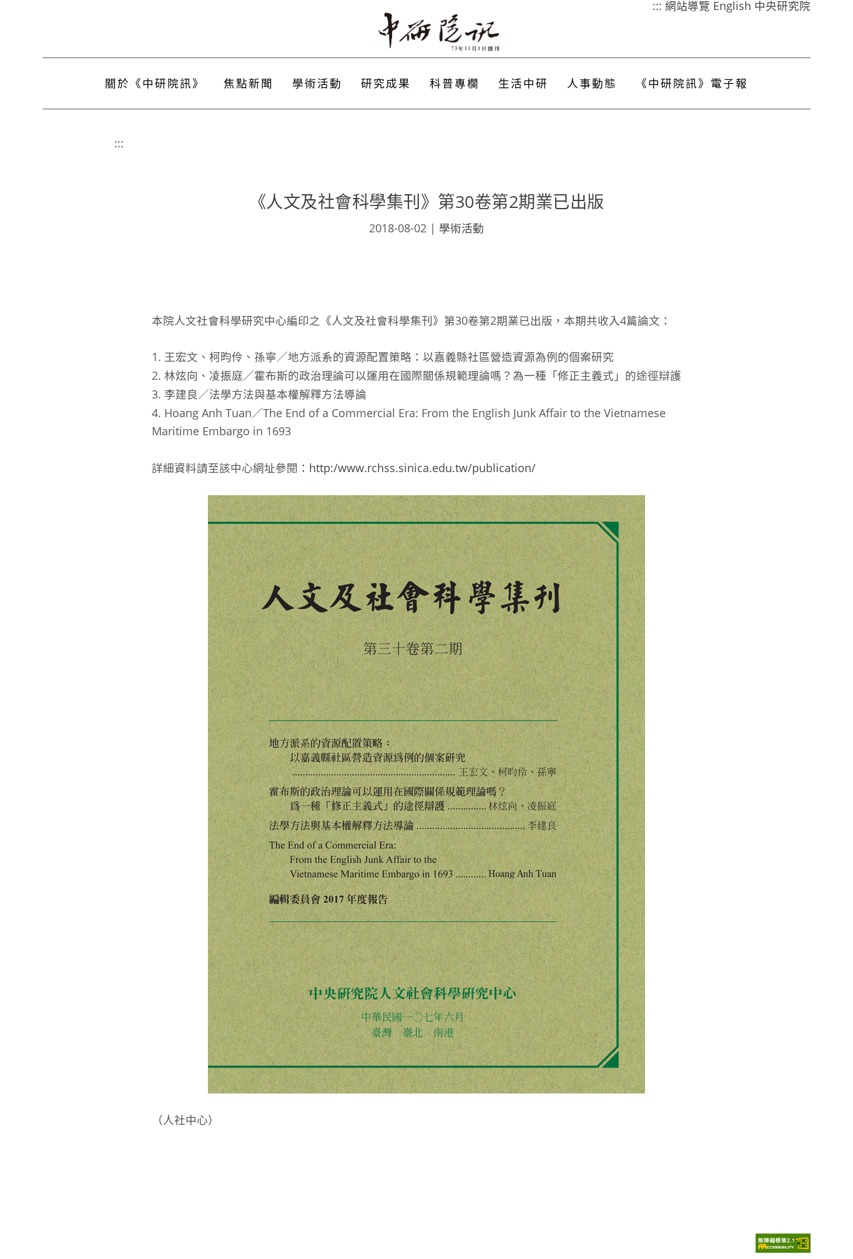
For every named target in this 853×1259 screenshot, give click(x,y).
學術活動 (317, 83)
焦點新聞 (249, 83)
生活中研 (523, 83)
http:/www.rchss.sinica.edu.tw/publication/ (422, 467)
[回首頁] (439, 31)
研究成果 (386, 83)
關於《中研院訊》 (155, 83)
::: (119, 143)
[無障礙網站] (783, 1249)
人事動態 (592, 83)
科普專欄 (455, 83)
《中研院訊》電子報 (692, 83)
